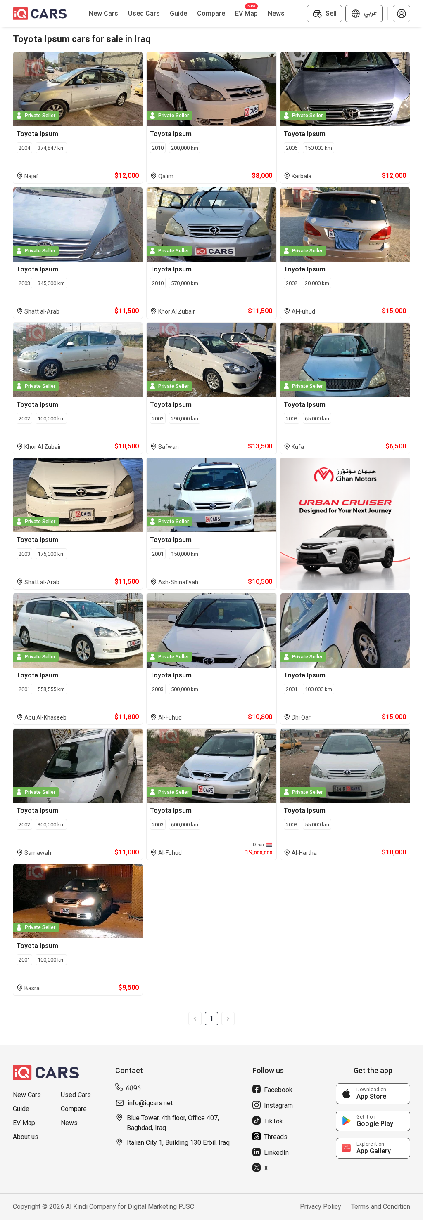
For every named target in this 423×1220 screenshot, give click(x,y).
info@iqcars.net (150, 1103)
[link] (373, 1093)
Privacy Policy (320, 1207)
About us (25, 1137)
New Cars (27, 1095)
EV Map (24, 1123)
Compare (74, 1109)
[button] (401, 13)
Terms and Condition (380, 1207)
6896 (133, 1088)
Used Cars (76, 1095)
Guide (21, 1109)
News (69, 1123)
